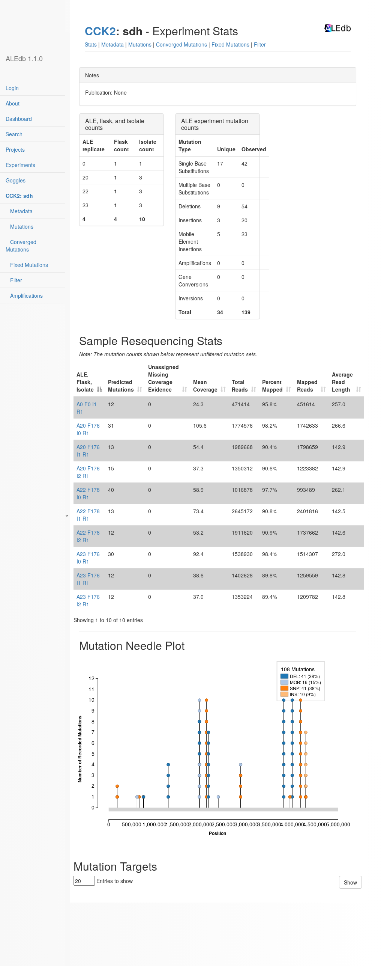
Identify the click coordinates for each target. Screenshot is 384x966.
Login (12, 88)
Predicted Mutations (121, 385)
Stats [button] (91, 44)
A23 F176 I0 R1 (88, 557)
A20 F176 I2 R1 (88, 471)
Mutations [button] (140, 44)
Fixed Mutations (27, 264)
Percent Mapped (272, 385)
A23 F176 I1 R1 (88, 578)
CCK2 (100, 31)
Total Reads (240, 385)
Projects (15, 149)
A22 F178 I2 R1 (88, 536)
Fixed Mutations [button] (230, 44)
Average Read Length (342, 382)
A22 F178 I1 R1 (88, 514)
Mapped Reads (307, 385)
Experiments (20, 165)
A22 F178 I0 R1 (88, 493)
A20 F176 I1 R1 (88, 450)
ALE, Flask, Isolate (85, 382)
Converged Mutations (21, 245)
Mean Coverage (205, 385)
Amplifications (24, 295)
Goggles (16, 180)
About (13, 103)
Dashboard (19, 118)
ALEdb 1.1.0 (24, 58)
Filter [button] (260, 44)
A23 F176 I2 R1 (88, 600)
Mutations (19, 226)
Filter (14, 280)
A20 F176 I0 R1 (88, 429)
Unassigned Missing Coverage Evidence (163, 378)
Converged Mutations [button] (181, 44)
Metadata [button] (112, 44)
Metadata (19, 211)
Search (14, 134)
